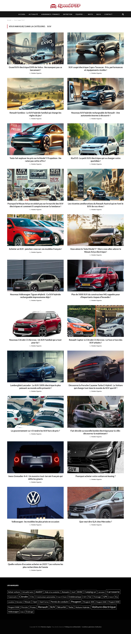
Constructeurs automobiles (45, 597)
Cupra (59, 597)
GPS (105, 597)
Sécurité (61, 607)
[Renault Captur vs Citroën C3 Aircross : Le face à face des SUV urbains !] (95, 321)
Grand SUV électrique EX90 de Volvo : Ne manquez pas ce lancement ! (35, 68)
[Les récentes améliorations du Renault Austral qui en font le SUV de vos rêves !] (95, 185)
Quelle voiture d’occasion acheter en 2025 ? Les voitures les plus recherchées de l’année (35, 565)
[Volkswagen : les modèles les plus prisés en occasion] (35, 503)
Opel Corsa (44, 602)
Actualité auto (27, 592)
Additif (39, 592)
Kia (116, 597)
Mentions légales (46, 627)
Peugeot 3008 (113, 602)
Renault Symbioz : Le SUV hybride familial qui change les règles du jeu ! (35, 114)
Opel (35, 601)
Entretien (67, 14)
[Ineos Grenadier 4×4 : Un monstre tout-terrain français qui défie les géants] (35, 457)
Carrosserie (113, 591)
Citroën (23, 596)
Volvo (22, 612)
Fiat (89, 597)
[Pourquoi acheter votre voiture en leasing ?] (95, 457)
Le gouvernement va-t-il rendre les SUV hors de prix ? (35, 430)
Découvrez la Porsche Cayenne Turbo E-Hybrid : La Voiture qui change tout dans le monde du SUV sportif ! (96, 386)
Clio (32, 597)
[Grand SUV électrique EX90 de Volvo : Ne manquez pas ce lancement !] (35, 48)
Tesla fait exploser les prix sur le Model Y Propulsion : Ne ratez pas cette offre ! (35, 159)
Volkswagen (13, 611)
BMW (79, 592)
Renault (43, 607)
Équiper (79, 14)
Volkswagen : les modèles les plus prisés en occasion (35, 521)
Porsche (24, 607)
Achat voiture (14, 592)
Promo (33, 607)
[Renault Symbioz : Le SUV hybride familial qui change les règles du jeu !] (35, 94)
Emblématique (75, 597)
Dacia (64, 597)
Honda (111, 597)
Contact (108, 14)
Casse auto (12, 597)
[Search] (123, 14)
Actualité (33, 14)
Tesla (70, 607)
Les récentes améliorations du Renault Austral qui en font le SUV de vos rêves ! (95, 205)
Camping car (90, 592)
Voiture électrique (104, 607)
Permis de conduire (59, 601)
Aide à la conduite (52, 592)
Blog (99, 14)
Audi (73, 592)
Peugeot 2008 (101, 602)
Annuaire (66, 592)
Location (11, 602)
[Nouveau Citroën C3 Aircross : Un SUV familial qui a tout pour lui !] (35, 321)
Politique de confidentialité (73, 627)
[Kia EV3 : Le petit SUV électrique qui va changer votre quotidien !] (95, 139)
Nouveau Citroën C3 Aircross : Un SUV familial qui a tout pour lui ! (35, 341)
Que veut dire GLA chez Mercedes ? (95, 521)
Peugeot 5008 (13, 607)
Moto (90, 14)
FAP (85, 597)
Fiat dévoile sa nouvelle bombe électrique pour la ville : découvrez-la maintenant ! (96, 432)
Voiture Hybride (82, 607)
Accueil (21, 14)
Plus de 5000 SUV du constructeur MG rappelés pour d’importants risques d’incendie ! (95, 295)
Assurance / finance (50, 14)
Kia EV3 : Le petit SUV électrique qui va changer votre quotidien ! (95, 159)
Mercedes (19, 602)
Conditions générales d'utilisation (92, 627)
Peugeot (76, 601)
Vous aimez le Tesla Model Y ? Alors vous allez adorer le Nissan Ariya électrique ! (95, 250)
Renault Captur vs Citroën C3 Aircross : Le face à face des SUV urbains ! (95, 341)
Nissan (27, 602)
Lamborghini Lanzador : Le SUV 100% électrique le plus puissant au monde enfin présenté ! (35, 386)
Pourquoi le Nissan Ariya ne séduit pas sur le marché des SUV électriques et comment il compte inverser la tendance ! (35, 205)
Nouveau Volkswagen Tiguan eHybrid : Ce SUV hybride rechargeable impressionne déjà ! (35, 295)
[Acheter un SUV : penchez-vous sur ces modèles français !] (35, 230)
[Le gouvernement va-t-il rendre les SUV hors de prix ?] (35, 412)
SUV (52, 606)
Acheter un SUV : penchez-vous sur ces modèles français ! (35, 249)
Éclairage (29, 612)
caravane (101, 592)
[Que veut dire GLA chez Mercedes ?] (95, 503)
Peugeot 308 (88, 602)
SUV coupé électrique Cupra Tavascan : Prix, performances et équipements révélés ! (96, 68)
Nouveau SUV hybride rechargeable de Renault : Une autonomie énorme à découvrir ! (95, 114)
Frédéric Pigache (36, 73)
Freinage (97, 597)
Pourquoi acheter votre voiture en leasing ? (96, 476)
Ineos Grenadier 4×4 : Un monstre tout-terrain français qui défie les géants (35, 477)
